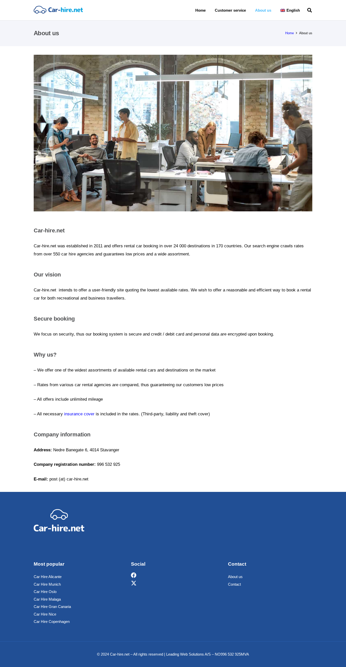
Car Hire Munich (47, 584)
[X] (134, 583)
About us (235, 577)
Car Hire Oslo (45, 591)
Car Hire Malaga (47, 599)
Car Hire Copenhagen (52, 621)
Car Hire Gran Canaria (52, 606)
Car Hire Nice (45, 614)
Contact (234, 584)
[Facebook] (134, 575)
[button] (303, 10)
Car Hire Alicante (48, 577)
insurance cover (79, 414)
